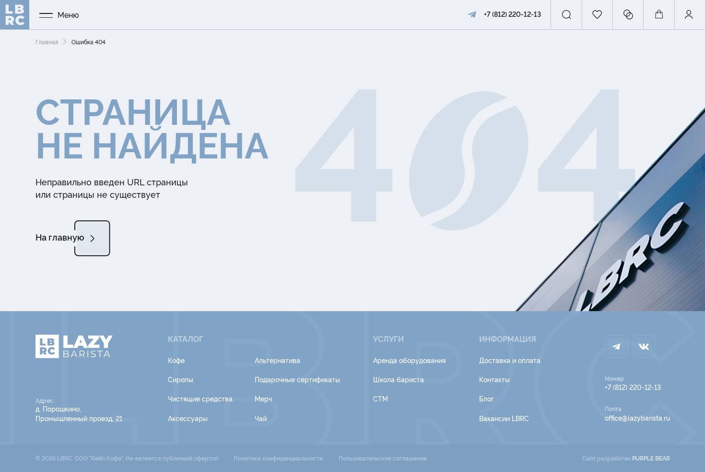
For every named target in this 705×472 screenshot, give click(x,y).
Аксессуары (188, 418)
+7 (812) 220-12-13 (512, 14)
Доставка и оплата (509, 359)
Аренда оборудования (409, 359)
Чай (261, 418)
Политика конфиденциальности (278, 458)
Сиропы (180, 379)
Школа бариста (398, 379)
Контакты (494, 379)
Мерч (263, 398)
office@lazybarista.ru (637, 417)
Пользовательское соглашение (383, 458)
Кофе (176, 359)
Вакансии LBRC (504, 418)
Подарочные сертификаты (297, 379)
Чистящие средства (200, 398)
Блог (486, 398)
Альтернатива (277, 359)
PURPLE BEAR (651, 458)
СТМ (380, 398)
